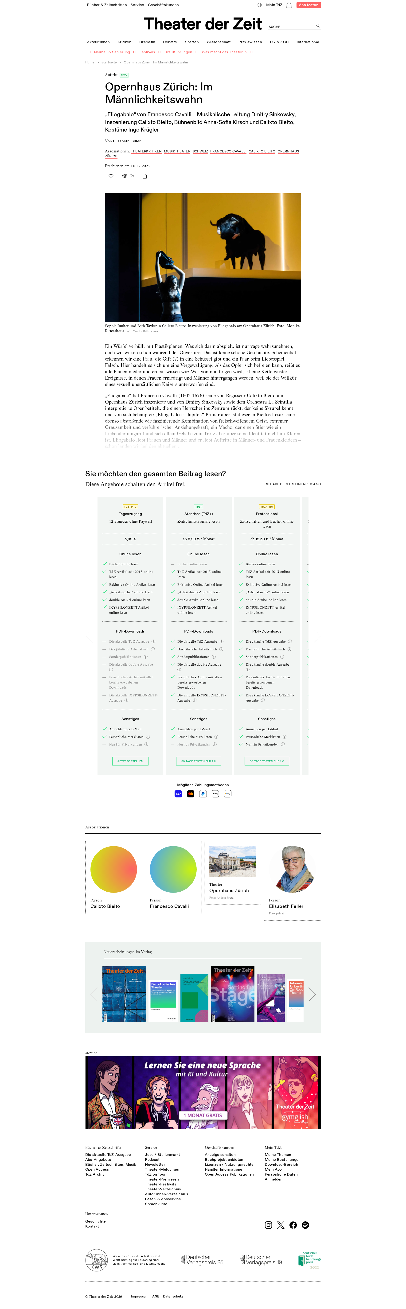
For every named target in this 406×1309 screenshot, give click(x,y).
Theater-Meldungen (162, 1169)
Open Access (97, 1169)
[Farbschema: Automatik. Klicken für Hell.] (259, 5)
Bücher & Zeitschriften (104, 1147)
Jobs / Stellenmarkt (162, 1154)
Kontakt (92, 1226)
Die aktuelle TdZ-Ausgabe (108, 1154)
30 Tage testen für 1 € (198, 761)
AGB (155, 1296)
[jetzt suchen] (318, 26)
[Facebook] (293, 1225)
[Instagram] (268, 1225)
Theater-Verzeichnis (163, 1189)
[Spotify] (305, 1225)
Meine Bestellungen (283, 1159)
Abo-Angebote (98, 1159)
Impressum (139, 1296)
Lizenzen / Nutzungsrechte (229, 1164)
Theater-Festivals (160, 1184)
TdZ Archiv (95, 1174)
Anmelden (274, 1179)
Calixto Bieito (262, 151)
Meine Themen (278, 1154)
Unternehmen (96, 1214)
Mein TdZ (273, 1147)
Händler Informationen (225, 1169)
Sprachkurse (156, 1204)
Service (151, 1147)
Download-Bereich (281, 1164)
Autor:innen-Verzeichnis (166, 1194)
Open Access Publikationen (229, 1174)
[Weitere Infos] (153, 641)
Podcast (152, 1159)
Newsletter (155, 1164)
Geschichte (95, 1221)
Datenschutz (173, 1296)
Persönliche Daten (281, 1174)
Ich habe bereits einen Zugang (292, 484)
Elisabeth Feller (127, 141)
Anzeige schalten (220, 1154)
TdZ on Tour (155, 1174)
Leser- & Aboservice (163, 1199)
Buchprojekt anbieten (224, 1159)
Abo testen (308, 5)
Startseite (109, 62)
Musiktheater (177, 151)
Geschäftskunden (219, 1147)
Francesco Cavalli (228, 151)
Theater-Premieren (162, 1179)
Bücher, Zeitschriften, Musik (110, 1164)
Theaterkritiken (146, 151)
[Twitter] (281, 1225)
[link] (107, 5)
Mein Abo (273, 1169)
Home (90, 62)
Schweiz (200, 151)
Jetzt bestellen (130, 761)
